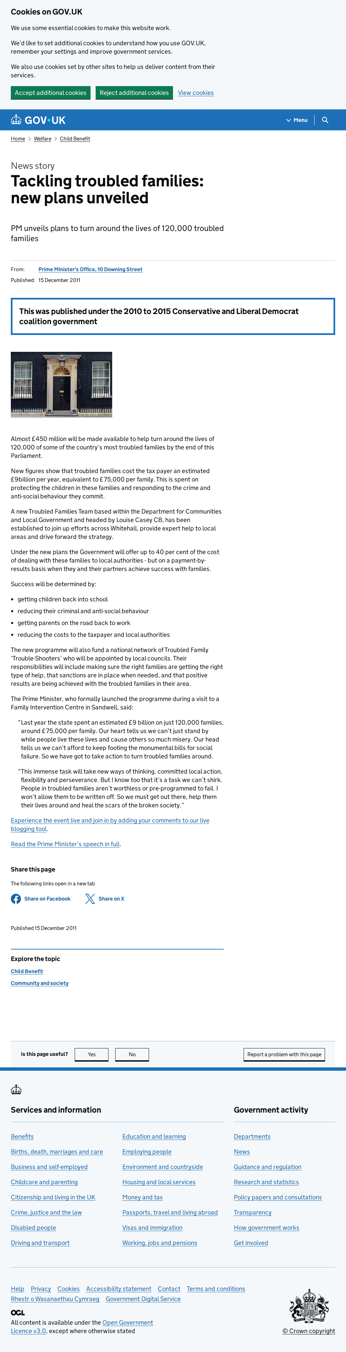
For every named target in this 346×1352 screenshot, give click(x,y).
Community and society (40, 983)
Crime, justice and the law (46, 1212)
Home (18, 138)
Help (17, 1289)
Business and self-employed (49, 1167)
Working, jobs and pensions (159, 1243)
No (139, 1054)
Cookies (68, 1289)
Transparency (253, 1212)
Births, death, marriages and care (57, 1151)
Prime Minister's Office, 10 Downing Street (91, 269)
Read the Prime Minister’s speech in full (65, 844)
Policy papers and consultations (278, 1197)
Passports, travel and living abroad (170, 1212)
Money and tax (142, 1197)
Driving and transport (40, 1243)
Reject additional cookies (134, 93)
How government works (266, 1227)
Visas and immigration (152, 1227)
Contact (169, 1289)
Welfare (42, 138)
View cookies (196, 92)
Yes (98, 1054)
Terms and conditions (216, 1289)
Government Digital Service (143, 1299)
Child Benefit (75, 138)
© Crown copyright (308, 1331)
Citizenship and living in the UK (53, 1197)
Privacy (41, 1289)
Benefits (22, 1136)
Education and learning (154, 1136)
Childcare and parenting (44, 1182)
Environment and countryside (162, 1167)
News (242, 1151)
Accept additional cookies (50, 93)
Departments (252, 1136)
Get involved (251, 1243)
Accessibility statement (118, 1289)
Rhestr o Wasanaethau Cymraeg (55, 1299)
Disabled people (33, 1227)
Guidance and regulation (267, 1167)
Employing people (147, 1151)
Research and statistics (266, 1182)
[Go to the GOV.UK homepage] (38, 120)
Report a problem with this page (284, 1054)
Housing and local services (159, 1182)
